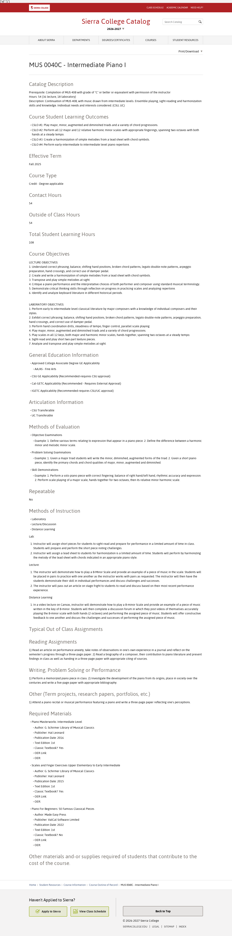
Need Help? (197, 7)
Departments (81, 40)
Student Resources (185, 40)
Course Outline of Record (103, 885)
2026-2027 (114, 29)
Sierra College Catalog (116, 21)
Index (182, 926)
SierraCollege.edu (135, 926)
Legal (155, 926)
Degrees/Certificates (116, 40)
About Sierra (46, 40)
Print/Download (189, 51)
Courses (150, 40)
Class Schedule (155, 7)
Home (32, 885)
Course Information (75, 885)
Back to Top (163, 911)
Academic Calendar (177, 7)
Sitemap (169, 926)
